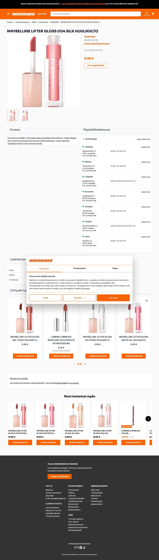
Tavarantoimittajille (76, 498)
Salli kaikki (113, 298)
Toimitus (94, 498)
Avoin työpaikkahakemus (56, 498)
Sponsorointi (73, 504)
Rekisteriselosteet (75, 525)
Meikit (34, 22)
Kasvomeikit (43, 22)
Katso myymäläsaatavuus (97, 43)
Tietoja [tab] (115, 268)
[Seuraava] (85, 364)
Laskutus (72, 496)
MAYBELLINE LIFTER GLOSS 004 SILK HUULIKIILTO (80, 22)
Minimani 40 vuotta (53, 510)
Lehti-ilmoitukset (52, 508)
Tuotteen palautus (76, 519)
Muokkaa (78, 298)
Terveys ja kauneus (22, 22)
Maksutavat (96, 496)
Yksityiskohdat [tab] (79, 268)
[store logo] (23, 14)
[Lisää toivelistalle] (147, 300)
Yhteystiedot (73, 490)
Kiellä (45, 298)
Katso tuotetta (20, 442)
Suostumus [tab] (44, 269)
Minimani (49, 490)
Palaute (71, 493)
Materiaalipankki (75, 530)
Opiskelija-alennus (53, 513)
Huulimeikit (54, 22)
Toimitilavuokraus (75, 501)
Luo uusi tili (74, 383)
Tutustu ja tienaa (52, 516)
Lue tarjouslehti (68, 4)
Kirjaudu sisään (61, 383)
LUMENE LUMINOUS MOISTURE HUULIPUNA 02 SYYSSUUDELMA (61, 340)
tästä (78, 4)
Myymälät (50, 496)
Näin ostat (95, 490)
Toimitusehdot (97, 493)
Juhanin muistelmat (53, 493)
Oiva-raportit (73, 522)
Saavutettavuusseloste (78, 527)
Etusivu (10, 22)
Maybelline (90, 36)
